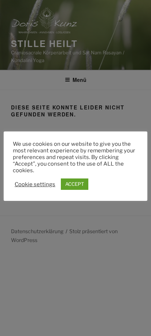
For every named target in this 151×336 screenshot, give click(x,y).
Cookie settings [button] (35, 184)
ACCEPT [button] (74, 184)
